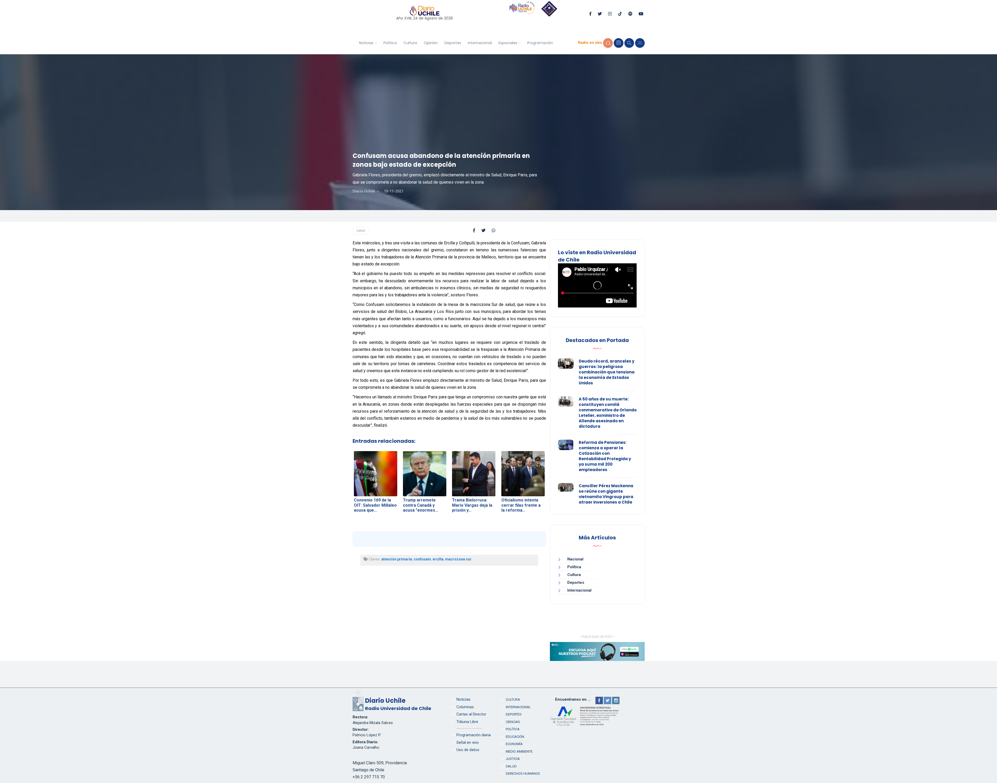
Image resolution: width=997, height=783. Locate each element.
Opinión (431, 42)
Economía (514, 744)
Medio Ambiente (519, 751)
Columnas (465, 707)
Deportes (452, 42)
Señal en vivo (467, 742)
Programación (540, 42)
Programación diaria (473, 735)
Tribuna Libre (467, 721)
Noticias (366, 42)
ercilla (438, 559)
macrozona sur (458, 559)
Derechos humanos (523, 773)
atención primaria (396, 559)
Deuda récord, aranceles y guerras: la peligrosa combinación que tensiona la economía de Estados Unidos (607, 372)
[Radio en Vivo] (608, 43)
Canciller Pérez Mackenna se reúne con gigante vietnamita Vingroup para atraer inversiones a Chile (606, 494)
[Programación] (618, 43)
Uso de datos (467, 749)
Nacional (575, 559)
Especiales (507, 42)
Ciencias (513, 722)
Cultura (410, 42)
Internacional (480, 42)
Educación (515, 737)
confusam (422, 559)
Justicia (513, 759)
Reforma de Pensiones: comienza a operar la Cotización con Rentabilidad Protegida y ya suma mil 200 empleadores (605, 456)
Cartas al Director (471, 714)
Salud (360, 230)
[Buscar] (629, 43)
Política (390, 42)
